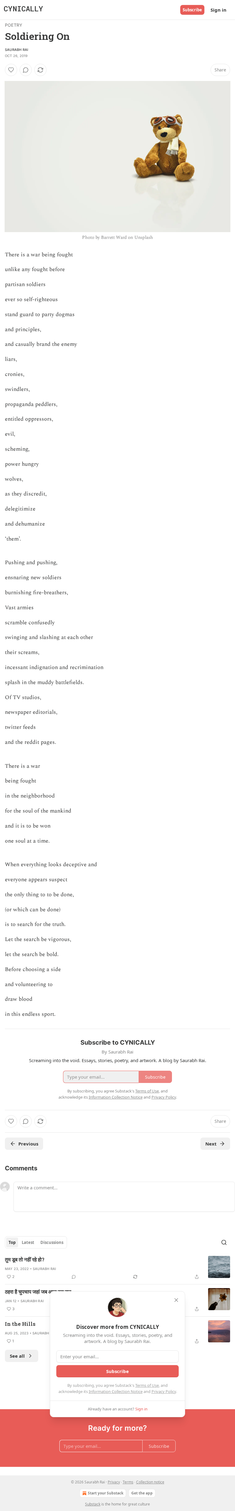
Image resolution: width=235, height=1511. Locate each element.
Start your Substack (105, 1493)
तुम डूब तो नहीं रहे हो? (24, 1259)
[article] (117, 1268)
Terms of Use (147, 1385)
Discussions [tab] (51, 1242)
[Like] (11, 70)
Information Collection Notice (116, 1391)
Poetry (13, 25)
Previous (28, 1144)
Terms (128, 1482)
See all (17, 1356)
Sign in (218, 10)
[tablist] (36, 1242)
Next (211, 1144)
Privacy (114, 1482)
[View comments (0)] (26, 70)
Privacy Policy (163, 1391)
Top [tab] (12, 1242)
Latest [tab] (28, 1242)
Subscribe (192, 10)
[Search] (224, 1242)
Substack (92, 1504)
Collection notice (150, 1482)
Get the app (142, 1493)
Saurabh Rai (16, 50)
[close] (176, 1300)
